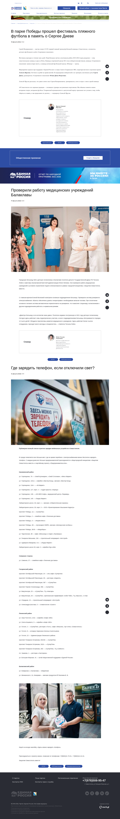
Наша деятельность (41, 13)
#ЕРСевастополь (73, 142)
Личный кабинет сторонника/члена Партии (93, 8)
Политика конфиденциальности (20, 810)
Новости (32, 23)
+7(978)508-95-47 (94, 780)
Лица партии (26, 13)
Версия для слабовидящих (101, 3)
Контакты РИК (17, 782)
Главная (13, 23)
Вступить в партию (103, 13)
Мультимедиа (87, 13)
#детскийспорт (47, 142)
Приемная (74, 13)
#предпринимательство (73, 766)
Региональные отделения (68, 778)
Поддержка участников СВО (60, 17)
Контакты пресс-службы (44, 782)
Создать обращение (93, 158)
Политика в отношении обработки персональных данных (28, 811)
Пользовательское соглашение (20, 808)
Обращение (66, 8)
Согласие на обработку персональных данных (24, 813)
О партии (13, 13)
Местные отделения (59, 13)
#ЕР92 (59, 142)
